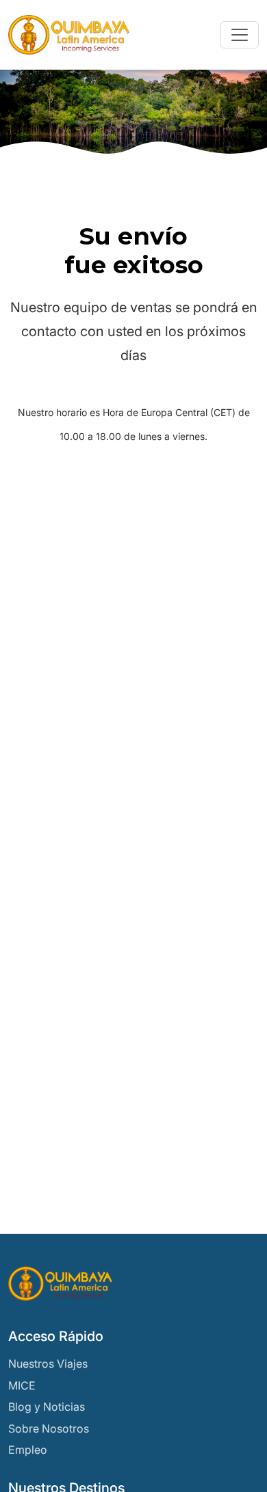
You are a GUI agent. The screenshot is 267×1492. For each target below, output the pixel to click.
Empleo (27, 1449)
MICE (22, 1385)
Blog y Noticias (46, 1406)
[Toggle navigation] (239, 35)
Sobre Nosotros (48, 1428)
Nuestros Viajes (48, 1363)
